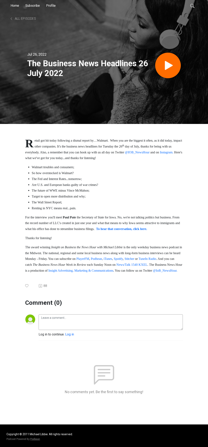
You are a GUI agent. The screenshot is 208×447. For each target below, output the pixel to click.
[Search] (192, 6)
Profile (51, 6)
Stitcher (129, 258)
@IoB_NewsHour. (165, 270)
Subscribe (32, 6)
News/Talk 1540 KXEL (131, 264)
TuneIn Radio (147, 258)
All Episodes (25, 19)
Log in (69, 334)
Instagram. (166, 152)
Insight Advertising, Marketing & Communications (80, 270)
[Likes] (27, 286)
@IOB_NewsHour (137, 152)
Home (15, 6)
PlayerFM (82, 258)
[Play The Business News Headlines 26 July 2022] (168, 65)
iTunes (108, 258)
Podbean (96, 258)
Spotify (118, 258)
